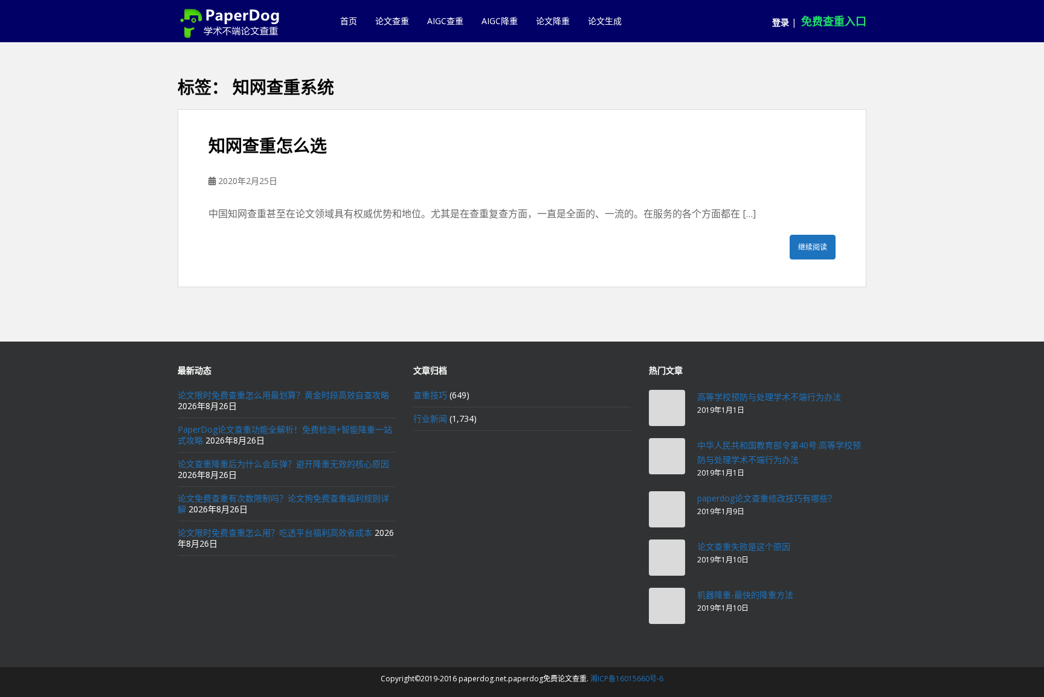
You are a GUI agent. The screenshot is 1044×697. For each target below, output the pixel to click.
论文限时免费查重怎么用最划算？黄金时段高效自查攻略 (283, 395)
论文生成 (605, 21)
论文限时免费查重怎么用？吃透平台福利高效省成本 (275, 532)
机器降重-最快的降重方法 (745, 594)
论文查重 (392, 21)
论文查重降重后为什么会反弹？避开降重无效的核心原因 (283, 463)
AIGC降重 (500, 21)
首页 (348, 21)
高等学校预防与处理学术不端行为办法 (769, 397)
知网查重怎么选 (267, 146)
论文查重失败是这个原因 (743, 546)
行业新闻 (430, 418)
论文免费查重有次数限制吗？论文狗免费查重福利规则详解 (283, 503)
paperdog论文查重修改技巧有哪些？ (766, 498)
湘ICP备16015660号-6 (626, 678)
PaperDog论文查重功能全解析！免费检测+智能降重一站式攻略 (285, 435)
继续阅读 (812, 247)
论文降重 (553, 21)
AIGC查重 (445, 21)
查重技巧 (430, 395)
